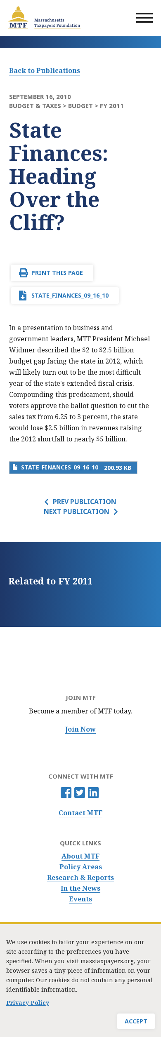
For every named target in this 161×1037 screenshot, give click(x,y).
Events (80, 899)
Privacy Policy (27, 1002)
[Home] (44, 17)
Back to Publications (44, 70)
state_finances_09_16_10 (70, 295)
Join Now (80, 729)
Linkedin (93, 792)
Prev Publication (84, 501)
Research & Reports (80, 877)
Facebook (66, 792)
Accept (136, 1021)
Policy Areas (80, 867)
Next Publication (76, 511)
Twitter (79, 792)
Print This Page (57, 273)
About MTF (80, 856)
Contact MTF (80, 813)
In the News (80, 888)
